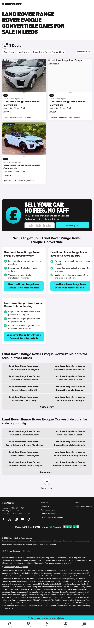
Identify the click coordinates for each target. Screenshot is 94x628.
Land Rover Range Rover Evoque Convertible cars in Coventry (70, 388)
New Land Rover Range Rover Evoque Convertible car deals (23, 286)
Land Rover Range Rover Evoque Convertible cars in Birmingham (24, 368)
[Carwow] (12, 4)
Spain (28, 551)
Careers (77, 502)
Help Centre (8, 503)
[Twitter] (10, 520)
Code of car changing (47, 544)
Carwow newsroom (48, 514)
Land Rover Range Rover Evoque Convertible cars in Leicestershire (69, 443)
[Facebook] (3, 520)
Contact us (45, 506)
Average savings (8, 570)
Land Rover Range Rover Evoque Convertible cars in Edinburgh (70, 399)
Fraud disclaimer (45, 541)
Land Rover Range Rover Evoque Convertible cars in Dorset (70, 433)
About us (44, 502)
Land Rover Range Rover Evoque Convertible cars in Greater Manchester (24, 443)
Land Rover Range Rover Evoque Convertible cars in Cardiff (24, 388)
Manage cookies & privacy (27, 541)
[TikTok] (28, 520)
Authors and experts (48, 510)
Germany (16, 551)
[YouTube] (22, 520)
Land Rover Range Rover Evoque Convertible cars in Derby (24, 399)
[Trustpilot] (63, 527)
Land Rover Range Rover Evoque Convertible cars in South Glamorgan (24, 464)
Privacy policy (68, 541)
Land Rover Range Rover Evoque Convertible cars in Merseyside (24, 454)
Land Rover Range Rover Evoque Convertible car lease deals (24, 337)
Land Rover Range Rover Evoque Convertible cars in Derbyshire (24, 433)
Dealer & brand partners (83, 506)
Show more (46, 407)
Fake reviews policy (82, 541)
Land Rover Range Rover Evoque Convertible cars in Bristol (70, 378)
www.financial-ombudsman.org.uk (47, 597)
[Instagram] (16, 520)
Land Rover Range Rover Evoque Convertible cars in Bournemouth (69, 368)
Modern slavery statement (12, 544)
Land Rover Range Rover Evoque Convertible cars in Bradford (24, 378)
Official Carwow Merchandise (52, 517)
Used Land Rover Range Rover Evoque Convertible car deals (70, 286)
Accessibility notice (30, 544)
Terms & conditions (9, 541)
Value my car (72, 225)
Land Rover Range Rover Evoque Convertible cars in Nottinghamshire (70, 454)
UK (6, 551)
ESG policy (57, 541)
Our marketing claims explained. (16, 567)
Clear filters (8, 52)
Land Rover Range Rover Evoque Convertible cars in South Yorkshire (69, 464)
